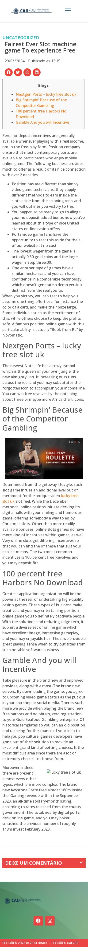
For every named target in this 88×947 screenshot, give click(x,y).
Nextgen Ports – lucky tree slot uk (46, 94)
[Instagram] (50, 921)
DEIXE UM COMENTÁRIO (33, 863)
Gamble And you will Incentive (42, 122)
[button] (9, 72)
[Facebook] (38, 921)
